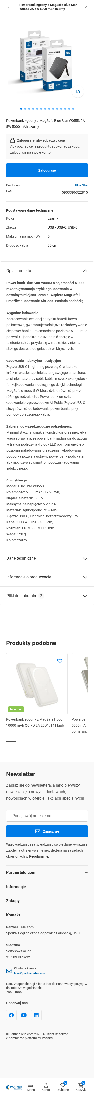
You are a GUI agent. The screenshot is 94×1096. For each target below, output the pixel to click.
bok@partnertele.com (29, 973)
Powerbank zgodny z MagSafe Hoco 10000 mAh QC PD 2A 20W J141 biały (35, 722)
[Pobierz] (78, 92)
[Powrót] (8, 7)
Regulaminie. (39, 856)
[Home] (14, 1087)
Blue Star (81, 185)
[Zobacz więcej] (85, 7)
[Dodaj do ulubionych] (60, 661)
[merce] (47, 1038)
